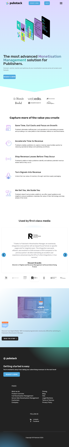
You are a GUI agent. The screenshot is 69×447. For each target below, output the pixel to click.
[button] (61, 3)
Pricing (44, 392)
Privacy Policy (47, 403)
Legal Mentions (47, 398)
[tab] (6, 278)
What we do (16, 392)
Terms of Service (48, 401)
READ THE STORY (9, 339)
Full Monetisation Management (22, 396)
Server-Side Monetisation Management (25, 398)
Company (15, 403)
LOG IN (47, 3)
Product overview (18, 394)
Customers (15, 401)
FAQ (43, 396)
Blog (44, 394)
